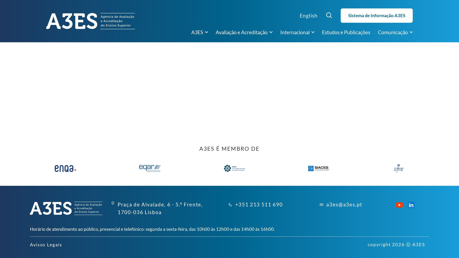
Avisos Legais (46, 244)
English (309, 16)
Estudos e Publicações (346, 32)
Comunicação (393, 32)
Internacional (295, 32)
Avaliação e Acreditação (242, 32)
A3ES (197, 32)
